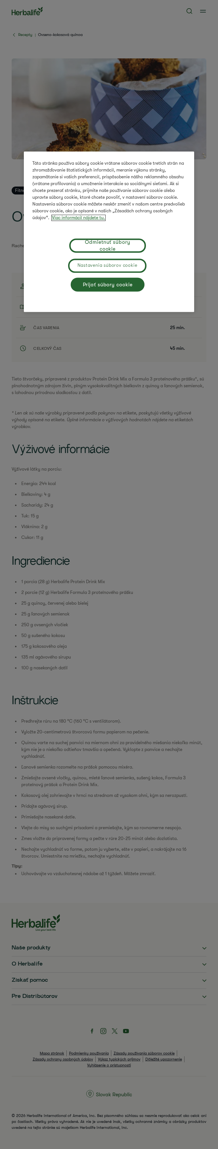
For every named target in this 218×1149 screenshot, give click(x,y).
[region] (109, 231)
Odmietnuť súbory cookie (107, 245)
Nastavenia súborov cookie (107, 265)
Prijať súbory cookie (108, 284)
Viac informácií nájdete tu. (78, 217)
